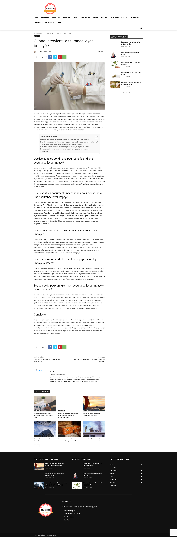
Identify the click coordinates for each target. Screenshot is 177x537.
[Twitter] (55, 57)
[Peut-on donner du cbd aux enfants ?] (115, 54)
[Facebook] (50, 57)
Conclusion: (45, 151)
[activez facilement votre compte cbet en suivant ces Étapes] (39, 485)
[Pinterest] (60, 57)
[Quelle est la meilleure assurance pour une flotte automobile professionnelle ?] (69, 403)
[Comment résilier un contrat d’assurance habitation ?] (94, 403)
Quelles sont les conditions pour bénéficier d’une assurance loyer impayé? (65, 139)
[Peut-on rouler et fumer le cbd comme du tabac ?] (115, 84)
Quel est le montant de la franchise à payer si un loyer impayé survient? (65, 147)
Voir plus (125, 92)
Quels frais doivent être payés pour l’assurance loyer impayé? (62, 144)
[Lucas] (35, 52)
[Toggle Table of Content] (95, 136)
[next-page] (38, 446)
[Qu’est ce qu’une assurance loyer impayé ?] (39, 475)
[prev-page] (35, 446)
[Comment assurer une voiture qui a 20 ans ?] (45, 429)
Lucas (40, 51)
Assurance (42, 33)
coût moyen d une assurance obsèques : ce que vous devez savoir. (43, 415)
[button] (140, 27)
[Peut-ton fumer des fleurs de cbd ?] (115, 74)
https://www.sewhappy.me (57, 374)
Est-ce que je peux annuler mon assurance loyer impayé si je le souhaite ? (66, 149)
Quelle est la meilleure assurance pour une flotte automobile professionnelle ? (68, 415)
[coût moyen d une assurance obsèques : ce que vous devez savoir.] (45, 403)
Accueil (36, 33)
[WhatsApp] (64, 57)
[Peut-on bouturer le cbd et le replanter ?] (115, 64)
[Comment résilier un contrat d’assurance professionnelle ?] (94, 429)
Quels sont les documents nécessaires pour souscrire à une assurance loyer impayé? (70, 142)
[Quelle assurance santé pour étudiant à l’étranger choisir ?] (69, 429)
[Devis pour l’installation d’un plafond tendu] (115, 44)
